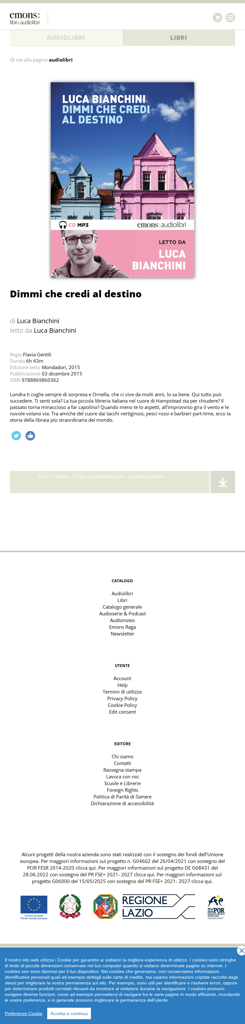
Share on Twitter (16, 436)
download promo (222, 482)
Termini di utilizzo (122, 691)
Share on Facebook (30, 436)
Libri (178, 37)
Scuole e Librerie (122, 783)
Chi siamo (122, 756)
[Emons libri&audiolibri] (29, 19)
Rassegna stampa (122, 770)
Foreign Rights (122, 790)
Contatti (122, 763)
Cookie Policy (122, 705)
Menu (230, 17)
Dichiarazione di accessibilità (122, 803)
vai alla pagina (44, 59)
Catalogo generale (122, 607)
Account (122, 678)
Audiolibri (66, 37)
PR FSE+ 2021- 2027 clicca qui (121, 874)
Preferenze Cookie (23, 1013)
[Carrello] (217, 17)
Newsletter (122, 633)
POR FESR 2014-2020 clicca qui (61, 867)
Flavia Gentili (37, 354)
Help (122, 685)
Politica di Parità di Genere (122, 796)
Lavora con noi (122, 776)
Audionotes (122, 620)
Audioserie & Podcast (122, 613)
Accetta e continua (69, 1013)
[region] (122, 985)
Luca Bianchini (38, 320)
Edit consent (122, 712)
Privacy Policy (122, 698)
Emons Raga (122, 627)
